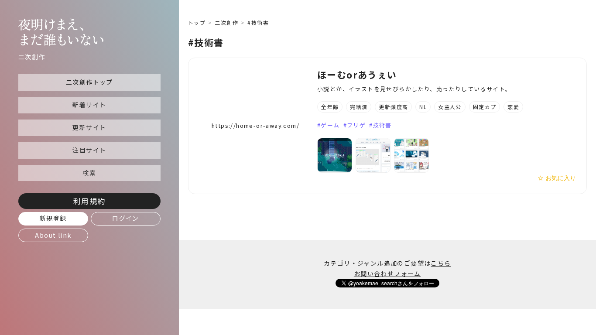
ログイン (125, 218)
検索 (89, 172)
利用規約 (89, 201)
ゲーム (330, 125)
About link (53, 235)
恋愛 (513, 106)
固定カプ (485, 106)
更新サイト (89, 127)
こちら (441, 263)
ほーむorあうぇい (357, 74)
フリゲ (356, 125)
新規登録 (53, 218)
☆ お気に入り (557, 177)
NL (423, 106)
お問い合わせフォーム (387, 273)
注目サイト (89, 150)
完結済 (358, 106)
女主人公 (450, 106)
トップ (197, 22)
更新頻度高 (393, 106)
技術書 (382, 125)
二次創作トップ (89, 82)
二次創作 (226, 22)
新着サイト (89, 104)
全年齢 (330, 106)
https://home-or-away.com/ (255, 125)
